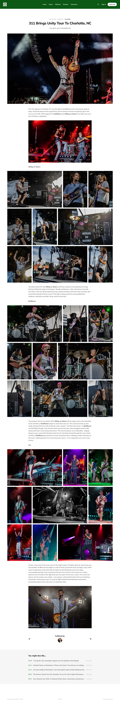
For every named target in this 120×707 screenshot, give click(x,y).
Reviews (65, 4)
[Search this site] (98, 4)
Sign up (60, 699)
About (51, 4)
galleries (67, 19)
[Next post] (90, 639)
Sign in (104, 4)
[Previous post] (29, 639)
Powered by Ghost (108, 699)
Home (44, 4)
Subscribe (112, 4)
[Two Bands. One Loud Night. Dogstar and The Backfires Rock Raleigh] (60, 660)
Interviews (74, 4)
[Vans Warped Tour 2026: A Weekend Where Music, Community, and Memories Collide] (60, 679)
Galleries (58, 4)
